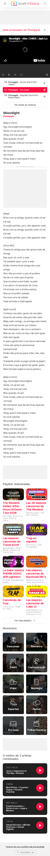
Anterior (3, 75)
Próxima (15, 75)
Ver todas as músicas (25, 104)
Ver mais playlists (23, 620)
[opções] (47, 75)
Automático (26, 852)
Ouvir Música (25, 3)
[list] (25, 89)
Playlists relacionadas (16, 484)
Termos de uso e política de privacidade (25, 847)
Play (9, 75)
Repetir (21, 75)
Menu (5, 3)
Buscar (45, 3)
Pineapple (8, 116)
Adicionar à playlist (44, 83)
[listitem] (25, 83)
